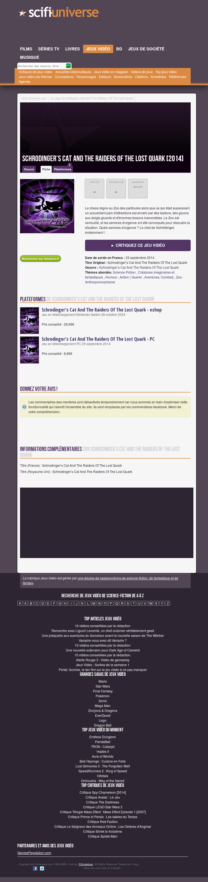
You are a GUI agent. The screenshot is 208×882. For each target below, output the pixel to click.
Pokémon (103, 695)
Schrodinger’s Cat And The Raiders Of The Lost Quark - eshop (102, 309)
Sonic (103, 700)
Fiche (46, 169)
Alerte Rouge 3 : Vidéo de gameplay (102, 659)
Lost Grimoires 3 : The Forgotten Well (103, 766)
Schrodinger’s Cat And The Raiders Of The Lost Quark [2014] (103, 159)
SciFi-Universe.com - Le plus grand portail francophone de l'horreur (59, 13)
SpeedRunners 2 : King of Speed (103, 770)
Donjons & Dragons (102, 710)
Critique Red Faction (102, 821)
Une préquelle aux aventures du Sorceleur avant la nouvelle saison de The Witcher (103, 635)
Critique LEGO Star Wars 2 (102, 807)
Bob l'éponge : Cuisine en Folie (103, 761)
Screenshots (123, 76)
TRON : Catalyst (103, 746)
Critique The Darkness (102, 802)
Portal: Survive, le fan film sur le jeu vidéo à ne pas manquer (103, 669)
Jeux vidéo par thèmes (35, 76)
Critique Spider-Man (103, 836)
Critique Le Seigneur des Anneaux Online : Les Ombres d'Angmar (102, 826)
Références (177, 76)
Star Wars (103, 686)
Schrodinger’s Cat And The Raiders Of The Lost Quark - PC (98, 339)
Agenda (24, 81)
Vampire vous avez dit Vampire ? (103, 640)
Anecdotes (158, 76)
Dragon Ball (103, 725)
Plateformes (62, 168)
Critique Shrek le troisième (102, 831)
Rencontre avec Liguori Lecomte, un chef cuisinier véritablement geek (102, 630)
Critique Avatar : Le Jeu (103, 797)
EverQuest (102, 715)
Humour (111, 277)
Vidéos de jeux (142, 71)
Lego (102, 720)
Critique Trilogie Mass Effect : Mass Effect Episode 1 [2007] (103, 811)
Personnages (86, 76)
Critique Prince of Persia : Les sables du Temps (102, 816)
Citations (141, 76)
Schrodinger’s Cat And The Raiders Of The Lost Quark (139, 267)
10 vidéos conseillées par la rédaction (103, 625)
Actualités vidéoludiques (73, 71)
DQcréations (86, 864)
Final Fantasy (103, 691)
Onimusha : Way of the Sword (102, 780)
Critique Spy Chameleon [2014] (103, 792)
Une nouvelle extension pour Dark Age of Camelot (103, 650)
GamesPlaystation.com (34, 852)
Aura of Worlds (102, 756)
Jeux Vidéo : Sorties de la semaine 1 (102, 664)
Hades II (103, 751)
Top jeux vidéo (166, 71)
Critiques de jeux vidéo (36, 71)
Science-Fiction (124, 272)
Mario (103, 681)
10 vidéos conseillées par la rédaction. (102, 655)
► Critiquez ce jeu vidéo (138, 245)
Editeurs (105, 76)
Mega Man (102, 705)
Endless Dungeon (102, 736)
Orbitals (102, 775)
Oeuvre (29, 169)
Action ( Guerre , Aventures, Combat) (147, 277)
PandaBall (102, 741)
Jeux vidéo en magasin (111, 71)
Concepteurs (64, 76)
